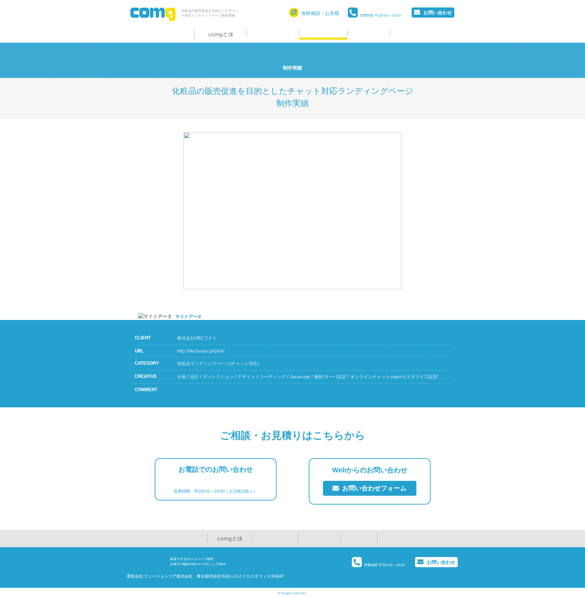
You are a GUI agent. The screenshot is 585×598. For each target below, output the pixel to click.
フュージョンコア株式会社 (168, 576)
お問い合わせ (438, 12)
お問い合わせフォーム (374, 488)
